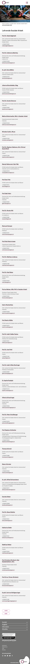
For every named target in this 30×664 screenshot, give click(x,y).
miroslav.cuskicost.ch (7, 140)
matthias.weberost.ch (7, 553)
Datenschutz (4, 647)
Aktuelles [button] (5, 629)
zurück (6, 610)
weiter (6, 613)
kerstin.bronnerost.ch (7, 109)
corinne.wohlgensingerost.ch (9, 601)
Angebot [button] (4, 624)
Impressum (4, 645)
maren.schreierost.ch (7, 472)
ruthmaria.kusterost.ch (8, 250)
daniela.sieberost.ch (7, 505)
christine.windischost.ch (8, 570)
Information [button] (5, 627)
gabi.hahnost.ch (6, 203)
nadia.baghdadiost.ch (7, 45)
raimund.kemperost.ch (8, 234)
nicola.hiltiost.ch (6, 219)
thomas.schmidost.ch (7, 457)
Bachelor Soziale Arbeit (22, 23)
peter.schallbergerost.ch (8, 423)
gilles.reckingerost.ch (7, 373)
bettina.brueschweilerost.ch (9, 124)
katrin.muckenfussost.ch (8, 313)
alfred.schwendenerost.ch (8, 489)
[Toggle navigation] (27, 2)
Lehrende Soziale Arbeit (7, 25)
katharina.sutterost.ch (7, 537)
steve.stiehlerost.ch (7, 520)
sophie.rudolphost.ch (7, 390)
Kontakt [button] (4, 622)
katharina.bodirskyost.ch (8, 63)
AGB (3, 648)
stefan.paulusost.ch (7, 342)
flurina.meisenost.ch (7, 298)
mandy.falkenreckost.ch (8, 172)
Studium (7, 23)
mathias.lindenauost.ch (8, 265)
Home (3, 23)
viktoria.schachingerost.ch (9, 407)
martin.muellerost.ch (7, 327)
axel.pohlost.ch (6, 358)
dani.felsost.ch (6, 186)
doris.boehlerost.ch (7, 78)
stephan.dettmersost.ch (8, 157)
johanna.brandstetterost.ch (9, 93)
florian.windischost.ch (7, 585)
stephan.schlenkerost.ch (8, 441)
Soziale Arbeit (13, 23)
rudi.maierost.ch (6, 282)
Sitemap (4, 650)
